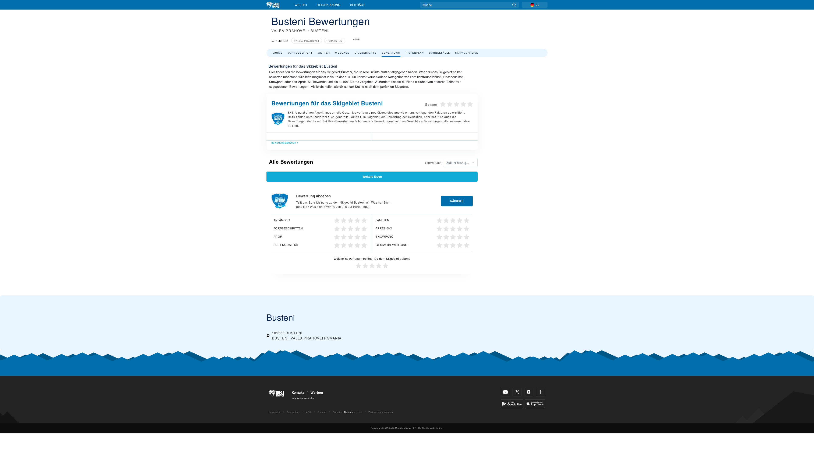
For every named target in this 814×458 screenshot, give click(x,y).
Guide (277, 52)
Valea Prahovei (306, 40)
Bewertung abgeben (283, 142)
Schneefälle (439, 52)
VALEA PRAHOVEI (289, 30)
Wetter (301, 5)
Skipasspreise (466, 52)
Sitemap (322, 412)
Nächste (456, 201)
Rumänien (335, 40)
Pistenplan (415, 52)
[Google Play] (512, 403)
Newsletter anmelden (303, 398)
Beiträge (357, 5)
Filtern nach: (433, 163)
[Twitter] (517, 392)
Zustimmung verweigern (380, 412)
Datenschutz (293, 412)
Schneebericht (300, 52)
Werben (317, 392)
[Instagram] (528, 392)
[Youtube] (505, 392)
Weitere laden (372, 177)
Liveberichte (365, 52)
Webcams (342, 52)
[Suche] (514, 5)
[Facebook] (540, 392)
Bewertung (391, 52)
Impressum (274, 412)
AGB (308, 412)
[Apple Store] (535, 403)
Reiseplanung (328, 5)
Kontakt (298, 392)
